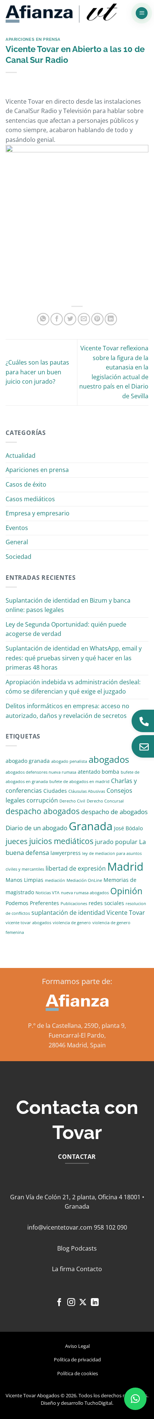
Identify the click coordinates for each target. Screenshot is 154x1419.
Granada (91, 826)
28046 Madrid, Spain (77, 1045)
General (17, 542)
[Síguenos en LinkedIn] (95, 1302)
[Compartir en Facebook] (56, 319)
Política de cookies (77, 1373)
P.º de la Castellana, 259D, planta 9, (77, 1025)
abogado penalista (69, 761)
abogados (109, 759)
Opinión (126, 891)
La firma (63, 1269)
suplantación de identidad (68, 912)
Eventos (17, 528)
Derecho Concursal (105, 801)
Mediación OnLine (84, 880)
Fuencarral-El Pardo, (77, 1035)
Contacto (89, 1269)
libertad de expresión (76, 868)
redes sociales (106, 903)
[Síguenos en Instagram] (71, 1302)
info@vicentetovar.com (59, 1227)
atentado (89, 771)
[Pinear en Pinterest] (97, 319)
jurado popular (116, 842)
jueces (17, 841)
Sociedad (18, 556)
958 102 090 (110, 1227)
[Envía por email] (84, 319)
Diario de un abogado (36, 827)
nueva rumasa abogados (85, 892)
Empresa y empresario (38, 513)
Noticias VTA (47, 892)
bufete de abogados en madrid (79, 781)
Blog (63, 1248)
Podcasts (84, 1248)
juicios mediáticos (61, 841)
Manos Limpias (24, 879)
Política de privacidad (77, 1359)
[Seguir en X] (83, 1302)
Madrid (125, 866)
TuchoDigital (98, 1403)
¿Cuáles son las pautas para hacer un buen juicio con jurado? (37, 372)
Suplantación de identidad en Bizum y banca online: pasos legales (68, 605)
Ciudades (55, 790)
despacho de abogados (114, 811)
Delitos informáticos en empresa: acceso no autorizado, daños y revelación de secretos (67, 711)
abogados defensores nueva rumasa (41, 772)
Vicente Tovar (126, 912)
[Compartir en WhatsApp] (43, 319)
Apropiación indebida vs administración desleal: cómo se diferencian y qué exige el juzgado (73, 687)
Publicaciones (74, 903)
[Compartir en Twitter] (70, 319)
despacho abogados (43, 811)
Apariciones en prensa (33, 39)
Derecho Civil (72, 801)
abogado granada (28, 760)
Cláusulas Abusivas (86, 791)
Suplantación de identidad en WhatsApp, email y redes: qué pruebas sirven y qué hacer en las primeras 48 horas (74, 658)
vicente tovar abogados (28, 922)
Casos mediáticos (30, 499)
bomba (110, 771)
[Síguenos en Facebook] (59, 1302)
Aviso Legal (77, 1346)
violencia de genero (72, 922)
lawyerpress (65, 852)
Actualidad (21, 455)
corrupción (42, 800)
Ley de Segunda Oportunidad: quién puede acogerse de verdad (66, 629)
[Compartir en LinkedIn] (111, 319)
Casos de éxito (26, 484)
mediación (55, 880)
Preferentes (44, 903)
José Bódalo (128, 828)
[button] (142, 13)
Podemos (17, 903)
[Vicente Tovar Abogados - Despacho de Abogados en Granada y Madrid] (62, 13)
